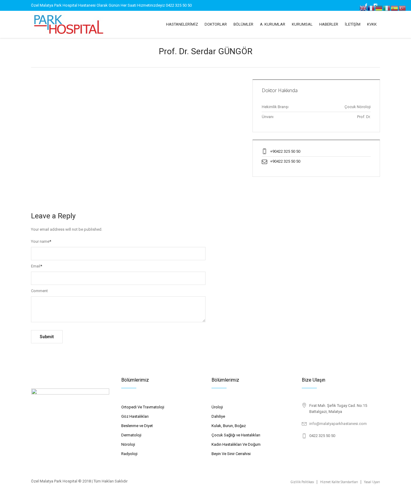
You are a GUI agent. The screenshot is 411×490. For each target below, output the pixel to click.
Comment (39, 291)
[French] (371, 7)
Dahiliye (218, 416)
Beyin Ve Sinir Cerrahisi (231, 453)
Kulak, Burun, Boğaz (229, 425)
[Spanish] (395, 7)
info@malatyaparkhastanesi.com (338, 423)
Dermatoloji (131, 435)
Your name (41, 241)
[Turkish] (402, 7)
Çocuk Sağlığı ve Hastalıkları (236, 435)
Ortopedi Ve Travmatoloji (142, 407)
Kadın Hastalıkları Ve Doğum (236, 444)
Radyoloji (129, 453)
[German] (379, 7)
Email (36, 266)
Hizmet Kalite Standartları (339, 482)
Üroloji (217, 407)
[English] (363, 7)
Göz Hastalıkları (135, 416)
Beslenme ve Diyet (137, 425)
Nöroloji (128, 444)
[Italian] (387, 7)
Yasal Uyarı (372, 482)
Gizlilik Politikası (302, 482)
